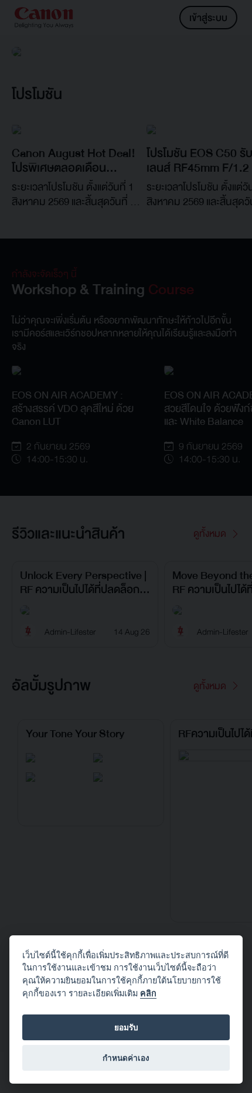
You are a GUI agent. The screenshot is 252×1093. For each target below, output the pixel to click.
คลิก (148, 993)
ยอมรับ (126, 1027)
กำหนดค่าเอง (126, 1058)
